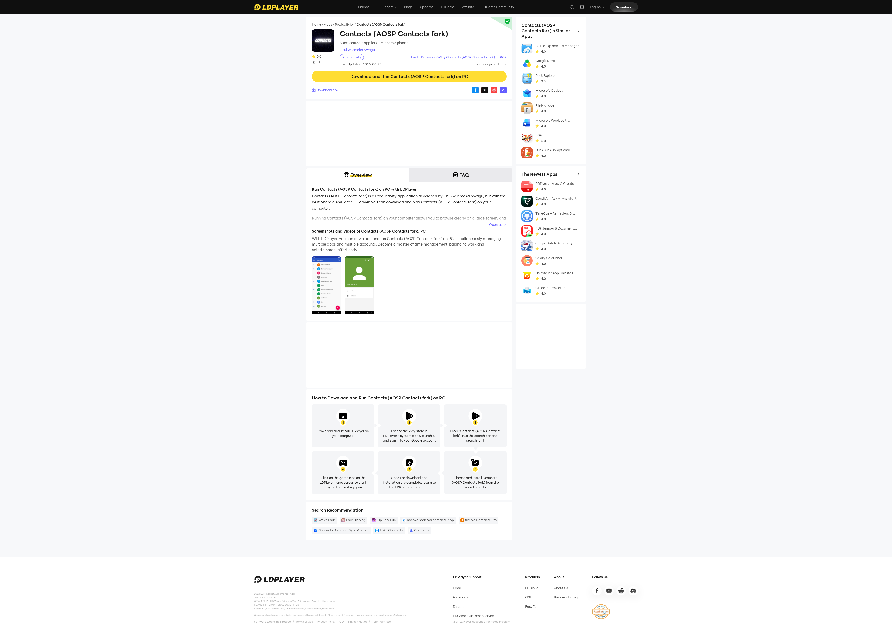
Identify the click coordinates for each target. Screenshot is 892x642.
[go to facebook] (597, 590)
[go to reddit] (621, 590)
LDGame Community (498, 7)
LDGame (448, 7)
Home (316, 24)
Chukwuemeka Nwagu (357, 50)
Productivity (344, 24)
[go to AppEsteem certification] (601, 612)
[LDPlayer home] (276, 7)
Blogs (408, 7)
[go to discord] (633, 590)
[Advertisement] (409, 133)
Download (624, 7)
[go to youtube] (609, 590)
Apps (328, 24)
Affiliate (468, 7)
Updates (426, 7)
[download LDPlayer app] (582, 7)
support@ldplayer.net (396, 615)
